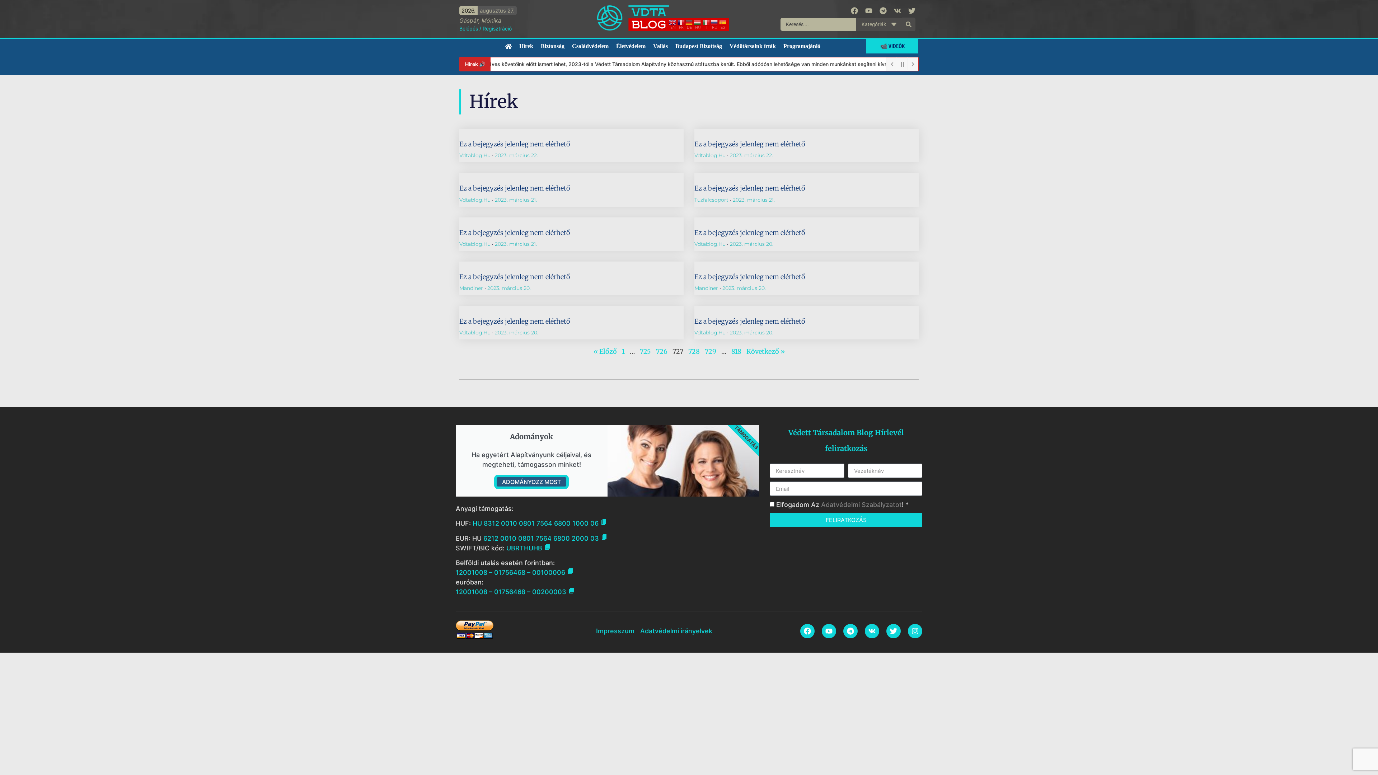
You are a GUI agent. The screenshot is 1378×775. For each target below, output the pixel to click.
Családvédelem (590, 46)
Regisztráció (497, 28)
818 (736, 351)
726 (661, 351)
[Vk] (897, 11)
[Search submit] (908, 24)
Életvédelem (631, 46)
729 (710, 351)
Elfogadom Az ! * (842, 504)
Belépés (468, 28)
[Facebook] (854, 11)
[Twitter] (912, 11)
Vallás (660, 46)
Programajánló (801, 46)
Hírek (526, 46)
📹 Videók (892, 46)
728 (694, 351)
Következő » (765, 351)
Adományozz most (531, 481)
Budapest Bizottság (698, 46)
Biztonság (552, 46)
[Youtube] (869, 11)
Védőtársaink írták (753, 46)
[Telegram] (883, 11)
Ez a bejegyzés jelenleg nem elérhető (514, 144)
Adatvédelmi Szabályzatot (861, 504)
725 (645, 351)
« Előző (605, 351)
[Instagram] (915, 631)
